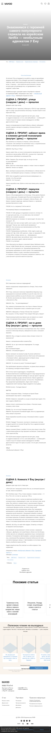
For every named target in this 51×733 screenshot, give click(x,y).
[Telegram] (29, 721)
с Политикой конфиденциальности (24, 729)
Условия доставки (5, 705)
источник (15, 554)
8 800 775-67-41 (7, 686)
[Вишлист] (45, 4)
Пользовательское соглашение (35, 703)
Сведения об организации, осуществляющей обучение (35, 701)
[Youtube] (21, 721)
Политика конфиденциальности (35, 706)
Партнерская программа (21, 703)
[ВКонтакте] (24, 721)
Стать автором (18, 700)
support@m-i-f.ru (22, 688)
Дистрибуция (18, 705)
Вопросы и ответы (5, 700)
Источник (8, 280)
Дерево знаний (5, 703)
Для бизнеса (18, 707)
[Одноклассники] (27, 721)
